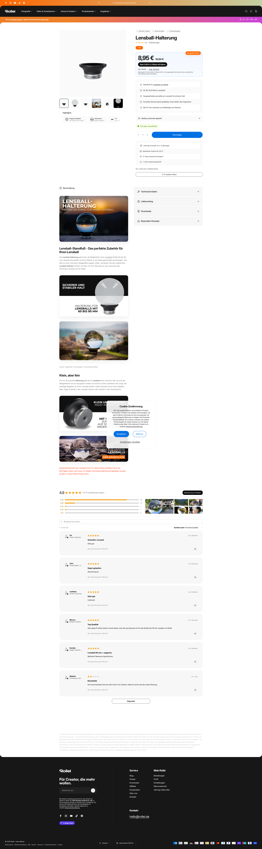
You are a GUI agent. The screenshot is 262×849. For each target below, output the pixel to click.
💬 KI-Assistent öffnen (169, 174)
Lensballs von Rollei (160, 85)
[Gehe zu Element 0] (64, 103)
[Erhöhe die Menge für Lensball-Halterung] (147, 135)
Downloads (134, 783)
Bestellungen (159, 776)
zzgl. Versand (154, 69)
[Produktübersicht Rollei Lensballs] (93, 449)
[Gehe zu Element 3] (85, 103)
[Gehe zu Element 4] (96, 103)
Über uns (133, 793)
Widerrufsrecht (9, 845)
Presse (132, 779)
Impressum (40, 845)
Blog (131, 776)
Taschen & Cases (16, 19)
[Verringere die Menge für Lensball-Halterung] (138, 135)
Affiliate (133, 786)
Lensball (108, 257)
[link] (139, 817)
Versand (33, 845)
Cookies (60, 845)
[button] (106, 492)
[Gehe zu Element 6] (118, 103)
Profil (156, 779)
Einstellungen (159, 783)
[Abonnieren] (93, 790)
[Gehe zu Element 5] (107, 103)
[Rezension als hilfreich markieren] (195, 548)
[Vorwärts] (149, 3)
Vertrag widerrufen (162, 790)
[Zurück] (99, 3)
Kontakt (133, 797)
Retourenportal (160, 786)
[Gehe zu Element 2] (74, 103)
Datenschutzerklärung (134, 426)
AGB (29, 845)
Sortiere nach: (179, 528)
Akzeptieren (121, 434)
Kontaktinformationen (51, 845)
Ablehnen (139, 434)
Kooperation (135, 790)
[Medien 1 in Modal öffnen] (92, 63)
